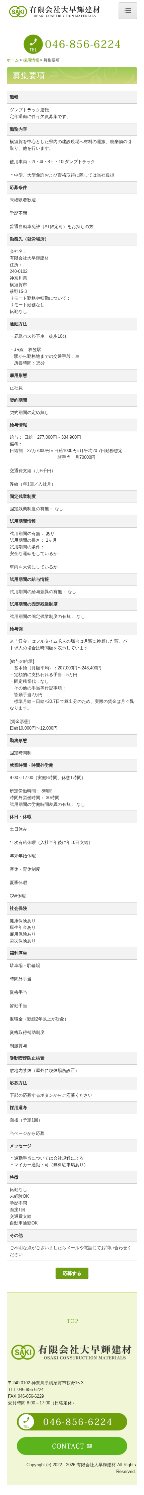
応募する (72, 1273)
